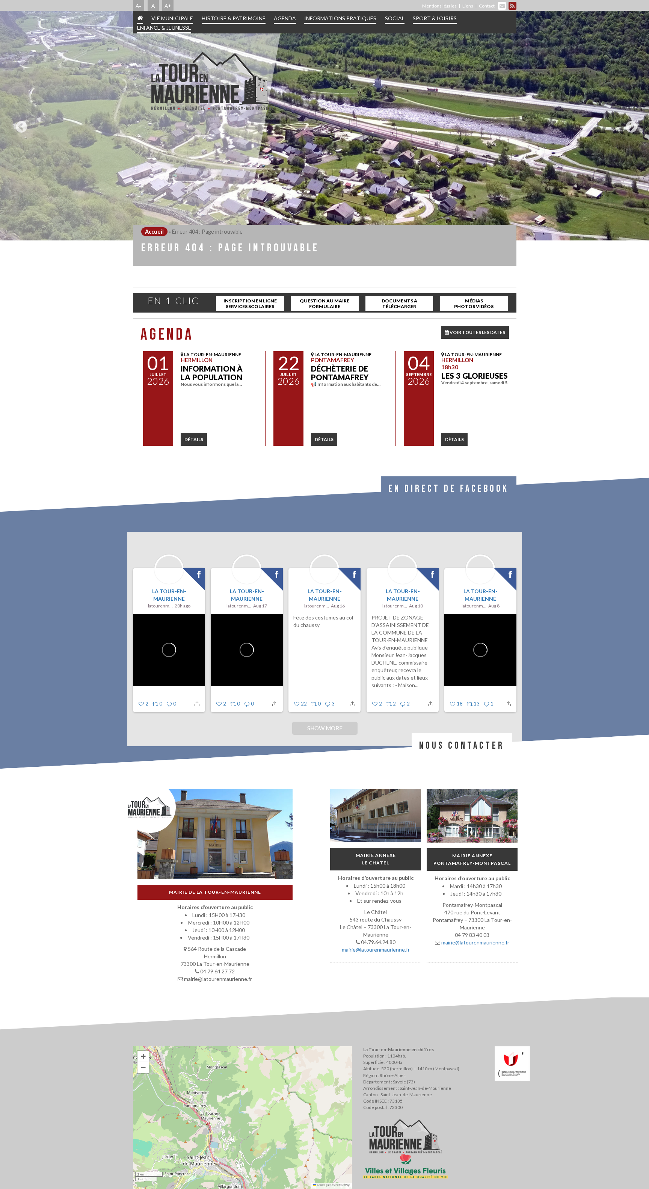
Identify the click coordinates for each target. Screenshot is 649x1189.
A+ (168, 5)
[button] (143, 1056)
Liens (467, 6)
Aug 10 (416, 606)
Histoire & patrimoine (234, 18)
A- (138, 5)
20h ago (182, 606)
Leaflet (320, 1185)
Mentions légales (439, 6)
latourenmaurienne (160, 606)
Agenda (285, 18)
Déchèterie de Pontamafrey (339, 373)
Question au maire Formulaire (324, 303)
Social (394, 18)
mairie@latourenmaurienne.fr (375, 949)
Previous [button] (19, 124)
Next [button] (629, 124)
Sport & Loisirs (435, 18)
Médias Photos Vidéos (474, 303)
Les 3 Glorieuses (474, 375)
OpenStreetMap (340, 1185)
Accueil (154, 231)
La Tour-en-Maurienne (169, 595)
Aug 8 (493, 606)
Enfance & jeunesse (164, 27)
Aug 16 (338, 606)
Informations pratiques (340, 18)
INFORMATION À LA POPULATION (212, 373)
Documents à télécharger (399, 303)
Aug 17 (260, 606)
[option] (324, 125)
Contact (487, 6)
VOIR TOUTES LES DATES (477, 332)
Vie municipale (172, 18)
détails (193, 439)
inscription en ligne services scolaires (250, 303)
